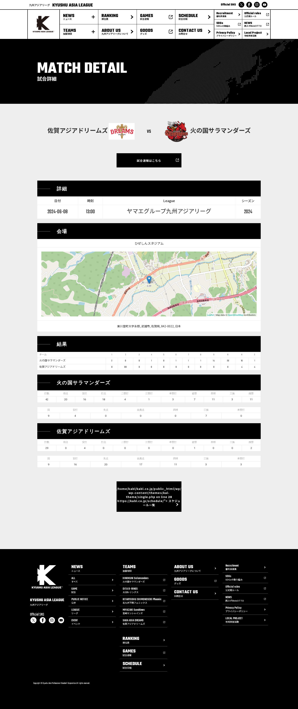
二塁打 (125, 393)
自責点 (140, 409)
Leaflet (210, 314)
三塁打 (149, 393)
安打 (84, 393)
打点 (103, 393)
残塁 (251, 393)
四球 (213, 393)
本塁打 (173, 393)
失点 (105, 409)
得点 (65, 393)
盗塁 (194, 393)
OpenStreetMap (235, 314)
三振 (232, 393)
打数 (46, 393)
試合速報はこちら (149, 161)
